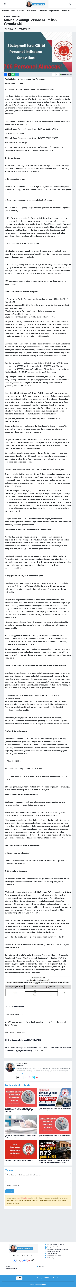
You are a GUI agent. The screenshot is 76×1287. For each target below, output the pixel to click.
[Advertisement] (38, 1226)
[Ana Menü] (5, 4)
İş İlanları (20, 11)
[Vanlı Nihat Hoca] (37, 4)
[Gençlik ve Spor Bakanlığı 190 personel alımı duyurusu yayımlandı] (55, 1124)
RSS (20, 1278)
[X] (18, 1260)
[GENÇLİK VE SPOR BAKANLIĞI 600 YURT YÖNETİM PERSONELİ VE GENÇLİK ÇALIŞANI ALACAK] (21, 1097)
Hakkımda (65, 11)
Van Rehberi (31, 11)
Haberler (5, 11)
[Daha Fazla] (17, 74)
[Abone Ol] (66, 74)
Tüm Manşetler (52, 1253)
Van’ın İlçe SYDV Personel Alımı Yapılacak (19, 1160)
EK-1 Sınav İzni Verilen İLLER (16, 1007)
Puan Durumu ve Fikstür (55, 1251)
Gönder (10, 1191)
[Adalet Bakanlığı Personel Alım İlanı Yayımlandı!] (38, 52)
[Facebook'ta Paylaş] (5, 74)
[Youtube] (36, 1077)
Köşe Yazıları (54, 11)
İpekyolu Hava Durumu (55, 1247)
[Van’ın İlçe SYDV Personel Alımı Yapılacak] (21, 1150)
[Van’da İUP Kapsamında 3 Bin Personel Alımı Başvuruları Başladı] (21, 1124)
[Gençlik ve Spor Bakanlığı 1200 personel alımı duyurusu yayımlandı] (55, 1097)
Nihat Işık (20, 1065)
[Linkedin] (33, 1077)
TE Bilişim (43, 1284)
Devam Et (19, 1073)
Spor (13, 11)
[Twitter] (25, 1077)
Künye (8, 1266)
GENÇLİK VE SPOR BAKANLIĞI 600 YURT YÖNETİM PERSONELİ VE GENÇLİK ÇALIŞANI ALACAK (19, 1110)
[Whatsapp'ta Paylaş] (13, 74)
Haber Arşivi (51, 1258)
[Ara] (70, 4)
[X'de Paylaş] (9, 74)
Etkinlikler (43, 11)
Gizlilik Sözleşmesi (11, 1268)
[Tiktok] (32, 1260)
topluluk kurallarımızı (23, 1198)
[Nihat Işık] (10, 1067)
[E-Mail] (18, 1077)
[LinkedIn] (25, 1260)
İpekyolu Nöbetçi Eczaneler (56, 1244)
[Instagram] (29, 1077)
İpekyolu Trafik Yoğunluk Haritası (58, 1249)
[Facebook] (21, 1077)
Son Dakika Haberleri (54, 1255)
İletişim (41, 1266)
